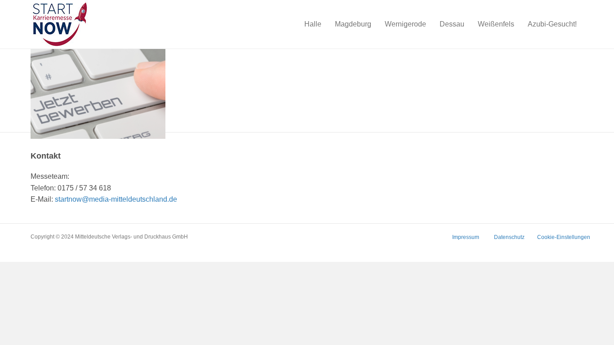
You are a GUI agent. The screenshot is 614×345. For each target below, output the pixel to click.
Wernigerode (405, 24)
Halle (312, 24)
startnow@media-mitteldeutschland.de (116, 199)
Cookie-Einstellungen (563, 237)
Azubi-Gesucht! (552, 24)
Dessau (452, 24)
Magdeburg (353, 24)
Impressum (465, 237)
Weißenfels (496, 24)
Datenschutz (509, 237)
